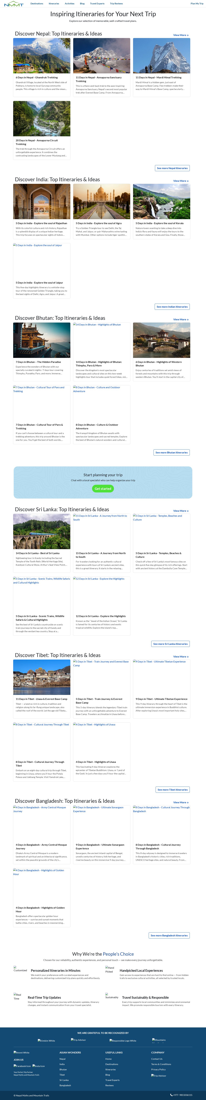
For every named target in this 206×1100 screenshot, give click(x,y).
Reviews (109, 1085)
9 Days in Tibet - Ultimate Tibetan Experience (161, 698)
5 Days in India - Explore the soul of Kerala (159, 223)
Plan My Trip (197, 3)
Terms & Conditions (161, 1064)
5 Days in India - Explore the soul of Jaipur (39, 282)
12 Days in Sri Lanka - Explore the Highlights (101, 616)
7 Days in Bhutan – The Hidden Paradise (38, 361)
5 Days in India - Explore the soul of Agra (99, 223)
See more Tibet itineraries (173, 789)
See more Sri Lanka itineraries (170, 643)
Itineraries (54, 3)
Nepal (63, 1058)
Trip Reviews (116, 3)
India (62, 1064)
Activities (69, 3)
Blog (82, 3)
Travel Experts (97, 3)
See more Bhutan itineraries (172, 452)
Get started (103, 489)
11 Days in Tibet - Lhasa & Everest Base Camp (41, 698)
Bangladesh (65, 1085)
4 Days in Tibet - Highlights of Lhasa (96, 761)
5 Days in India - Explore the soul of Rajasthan (41, 223)
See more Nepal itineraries (172, 168)
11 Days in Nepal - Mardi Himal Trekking (158, 77)
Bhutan (63, 1069)
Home (108, 1058)
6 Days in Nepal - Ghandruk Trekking (37, 77)
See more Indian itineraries (172, 306)
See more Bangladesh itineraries (169, 935)
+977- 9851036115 (182, 1095)
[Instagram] (39, 1067)
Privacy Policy (158, 1069)
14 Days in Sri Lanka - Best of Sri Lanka (37, 553)
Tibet (62, 1074)
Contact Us (156, 1058)
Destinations (37, 3)
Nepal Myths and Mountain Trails (26, 1075)
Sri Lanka (64, 1080)
